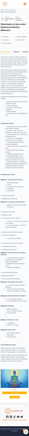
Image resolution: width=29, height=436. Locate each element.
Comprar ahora (15, 392)
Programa (16, 51)
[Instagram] (11, 416)
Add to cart (14, 397)
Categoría (17, 17)
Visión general (5, 51)
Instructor (7, 17)
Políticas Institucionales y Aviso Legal (14, 420)
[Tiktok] (14, 416)
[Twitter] (21, 416)
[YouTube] (18, 416)
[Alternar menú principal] (25, 3)
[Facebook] (7, 416)
